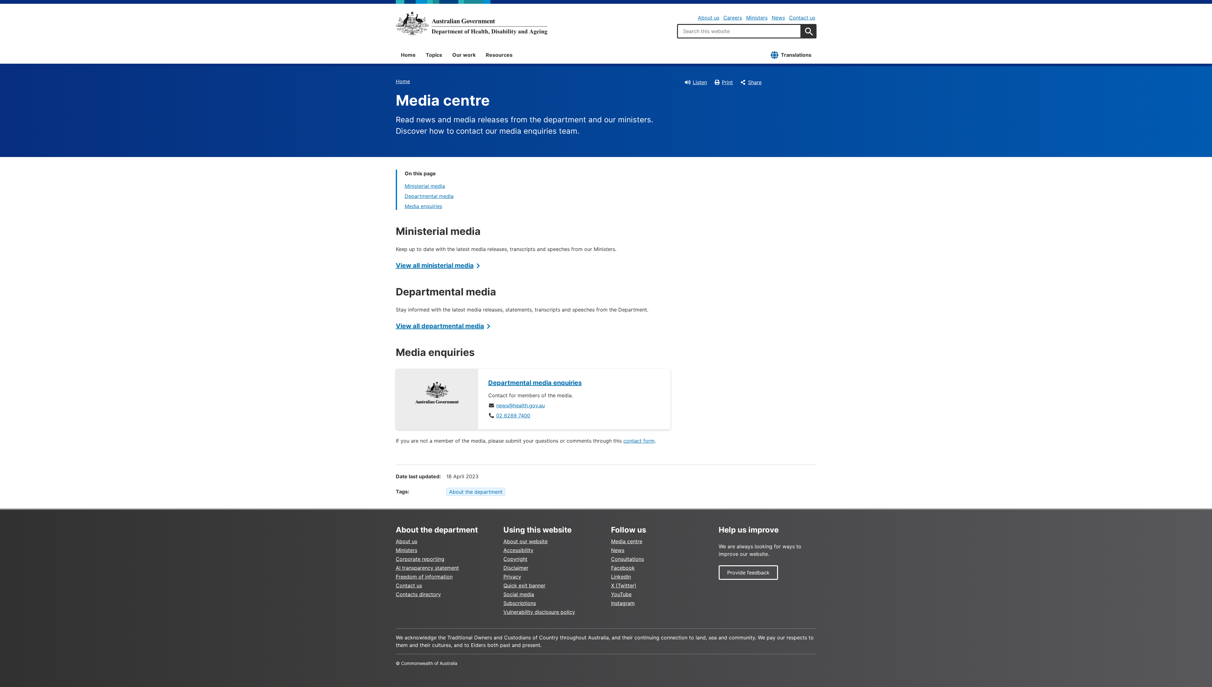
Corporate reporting (420, 559)
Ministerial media (425, 186)
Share (755, 82)
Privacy (512, 576)
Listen (700, 82)
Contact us (802, 18)
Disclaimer (515, 568)
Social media (518, 594)
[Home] (471, 23)
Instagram (623, 603)
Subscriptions (519, 603)
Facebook (623, 568)
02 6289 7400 (513, 415)
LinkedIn (621, 576)
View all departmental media (440, 326)
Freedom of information (424, 576)
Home (408, 55)
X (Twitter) (623, 585)
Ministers (757, 18)
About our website (525, 541)
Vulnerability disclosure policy (539, 612)
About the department (475, 492)
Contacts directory (418, 594)
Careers (732, 18)
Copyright (515, 559)
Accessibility (518, 550)
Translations (796, 55)
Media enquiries (423, 206)
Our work (464, 55)
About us (708, 18)
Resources (499, 55)
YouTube (621, 594)
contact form (639, 441)
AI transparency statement (427, 568)
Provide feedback (748, 572)
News (778, 18)
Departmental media (429, 196)
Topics (434, 55)
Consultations (627, 559)
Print (727, 82)
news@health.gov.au (520, 405)
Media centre (626, 541)
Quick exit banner (524, 585)
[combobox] (739, 31)
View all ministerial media (435, 265)
